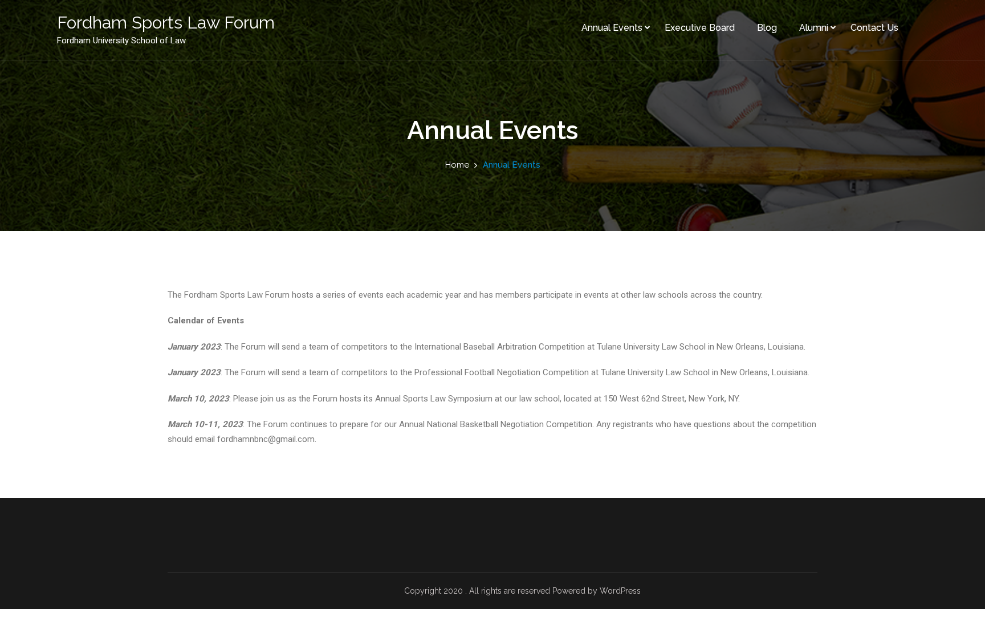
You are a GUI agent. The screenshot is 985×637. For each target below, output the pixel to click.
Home (457, 165)
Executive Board (700, 27)
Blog (767, 27)
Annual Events (611, 27)
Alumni (813, 27)
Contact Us (874, 27)
